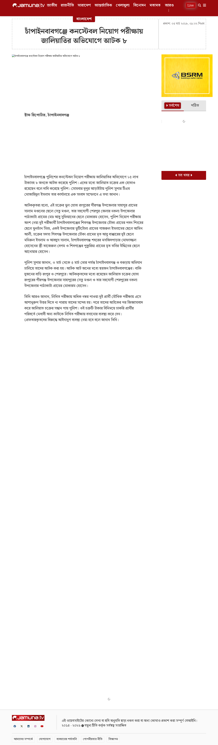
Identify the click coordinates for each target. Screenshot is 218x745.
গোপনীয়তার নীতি (92, 739)
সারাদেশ (84, 5)
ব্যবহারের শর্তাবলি (67, 739)
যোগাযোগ (44, 739)
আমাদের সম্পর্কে (23, 739)
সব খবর (183, 175)
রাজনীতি (67, 5)
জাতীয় (52, 5)
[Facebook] (15, 726)
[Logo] (28, 5)
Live (191, 5)
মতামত (155, 5)
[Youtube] (42, 726)
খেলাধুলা (123, 5)
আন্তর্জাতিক (103, 5)
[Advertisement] (84, 85)
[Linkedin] (28, 726)
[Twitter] (22, 726)
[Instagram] (35, 726)
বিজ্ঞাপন (113, 739)
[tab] (172, 105)
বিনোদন (139, 5)
